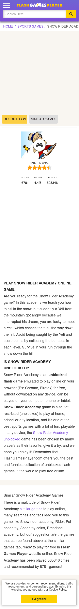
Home (8, 26)
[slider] (39, 167)
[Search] (71, 14)
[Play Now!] (39, 145)
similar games (31, 508)
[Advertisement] (39, 73)
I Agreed (39, 598)
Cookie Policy (57, 589)
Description (15, 119)
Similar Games (44, 119)
